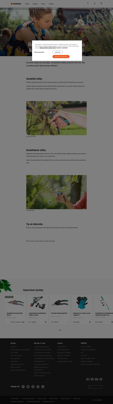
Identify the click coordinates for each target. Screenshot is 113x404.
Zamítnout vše (57, 52)
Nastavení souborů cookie (39, 52)
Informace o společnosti (62, 48)
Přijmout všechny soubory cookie (61, 56)
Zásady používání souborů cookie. (48, 48)
